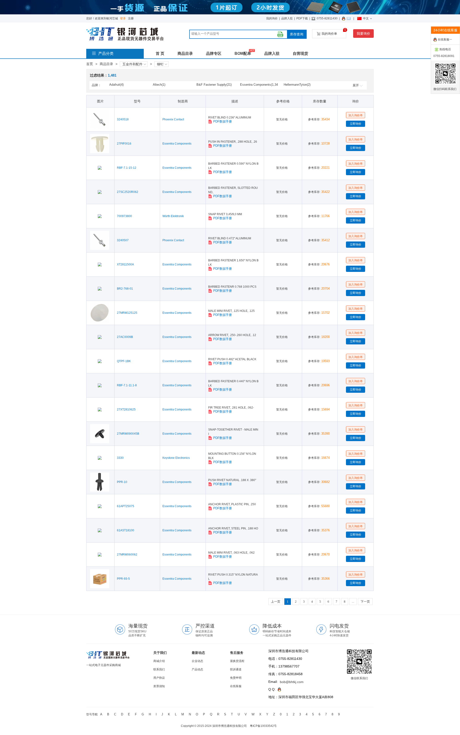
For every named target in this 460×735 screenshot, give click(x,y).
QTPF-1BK (124, 361)
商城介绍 (159, 661)
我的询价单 (334, 32)
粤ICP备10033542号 (263, 726)
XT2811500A (125, 264)
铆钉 (160, 64)
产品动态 (197, 669)
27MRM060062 (127, 554)
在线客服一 (445, 39)
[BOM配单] (280, 34)
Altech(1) (159, 84)
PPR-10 (122, 482)
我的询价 (272, 18)
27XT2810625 (126, 409)
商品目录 (185, 53)
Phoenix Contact (173, 119)
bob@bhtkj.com (292, 682)
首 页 (160, 53)
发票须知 (159, 686)
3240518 (123, 119)
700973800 (124, 216)
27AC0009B (125, 337)
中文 (366, 18)
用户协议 (159, 677)
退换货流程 (237, 661)
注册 (131, 18)
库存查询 (296, 34)
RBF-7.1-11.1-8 (127, 385)
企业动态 (197, 661)
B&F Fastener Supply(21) (214, 84)
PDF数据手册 (222, 121)
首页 (89, 64)
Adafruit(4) (116, 84)
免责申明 (236, 677)
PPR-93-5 (123, 578)
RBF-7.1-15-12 (126, 167)
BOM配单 (243, 53)
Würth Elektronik (173, 216)
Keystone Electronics (176, 458)
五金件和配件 (132, 64)
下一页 (365, 601)
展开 (356, 85)
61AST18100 (125, 530)
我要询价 (363, 33)
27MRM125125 (127, 312)
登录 (123, 18)
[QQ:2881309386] (344, 18)
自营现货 (300, 53)
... (353, 601)
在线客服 (236, 686)
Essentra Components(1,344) (259, 85)
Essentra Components (176, 143)
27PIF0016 (124, 143)
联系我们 (159, 669)
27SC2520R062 (127, 192)
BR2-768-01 (125, 288)
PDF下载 (302, 18)
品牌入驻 (287, 18)
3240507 (123, 240)
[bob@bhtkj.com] (349, 18)
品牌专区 (213, 53)
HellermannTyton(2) (297, 84)
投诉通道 (236, 669)
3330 (120, 458)
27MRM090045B (128, 433)
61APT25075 (125, 506)
